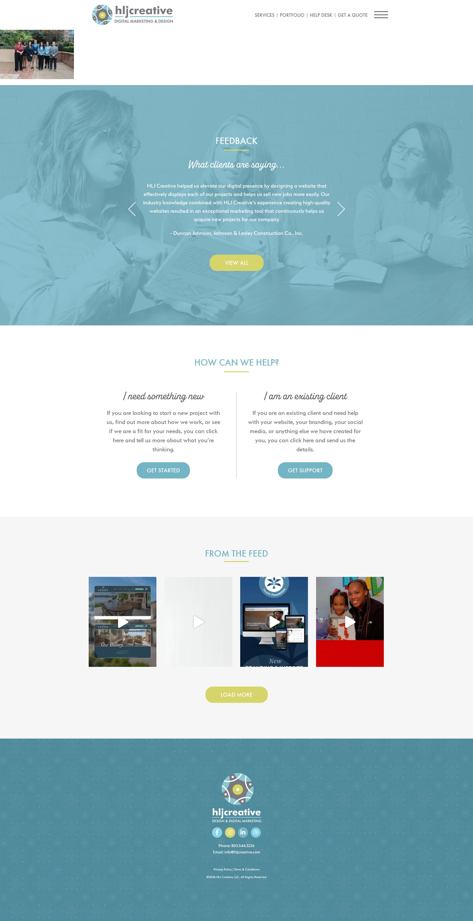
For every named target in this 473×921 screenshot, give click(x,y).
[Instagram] (230, 832)
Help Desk (321, 15)
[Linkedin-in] (243, 832)
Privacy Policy (223, 869)
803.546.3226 (242, 845)
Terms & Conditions (247, 869)
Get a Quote (353, 15)
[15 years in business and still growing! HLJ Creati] (198, 622)
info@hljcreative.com (242, 852)
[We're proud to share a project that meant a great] (274, 622)
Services (264, 15)
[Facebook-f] (217, 832)
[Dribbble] (256, 832)
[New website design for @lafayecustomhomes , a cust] (122, 622)
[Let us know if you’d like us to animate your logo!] (350, 622)
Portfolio (292, 15)
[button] (132, 209)
